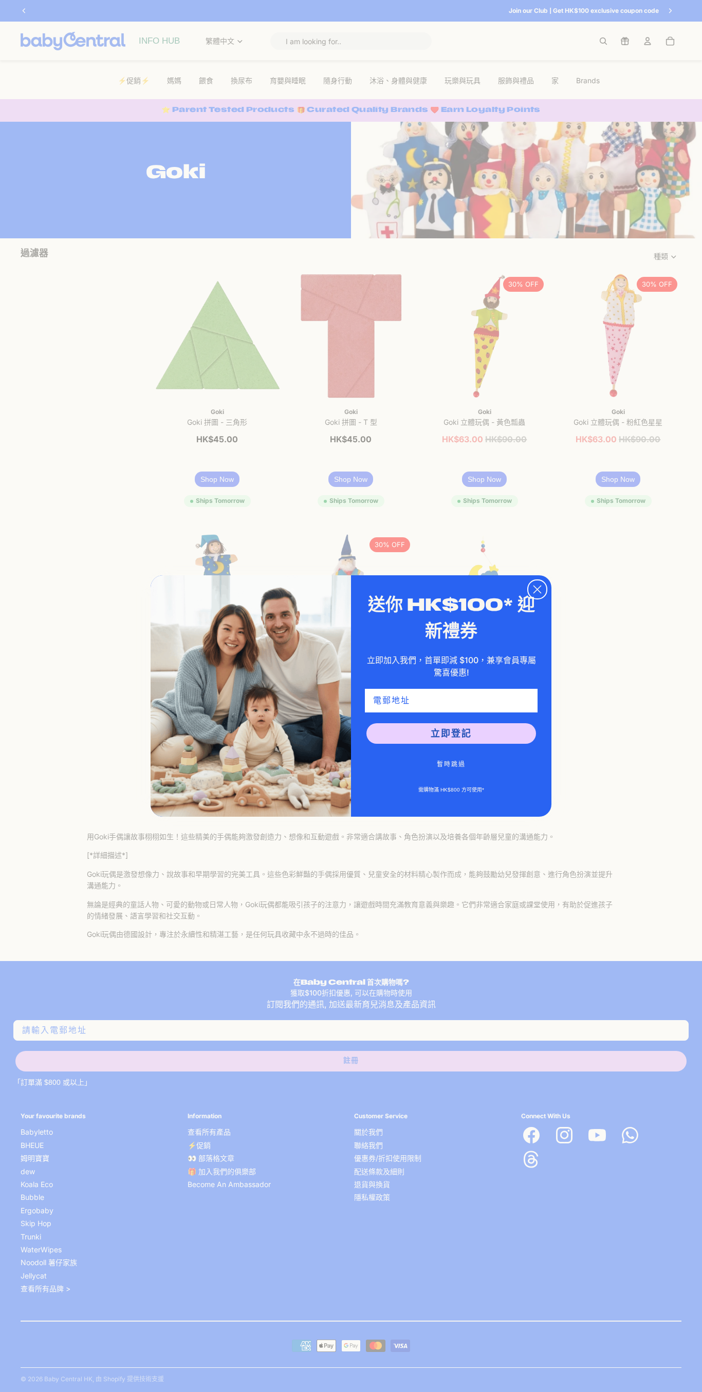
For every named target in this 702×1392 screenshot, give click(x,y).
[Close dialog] (537, 589)
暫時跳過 (451, 764)
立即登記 (451, 733)
